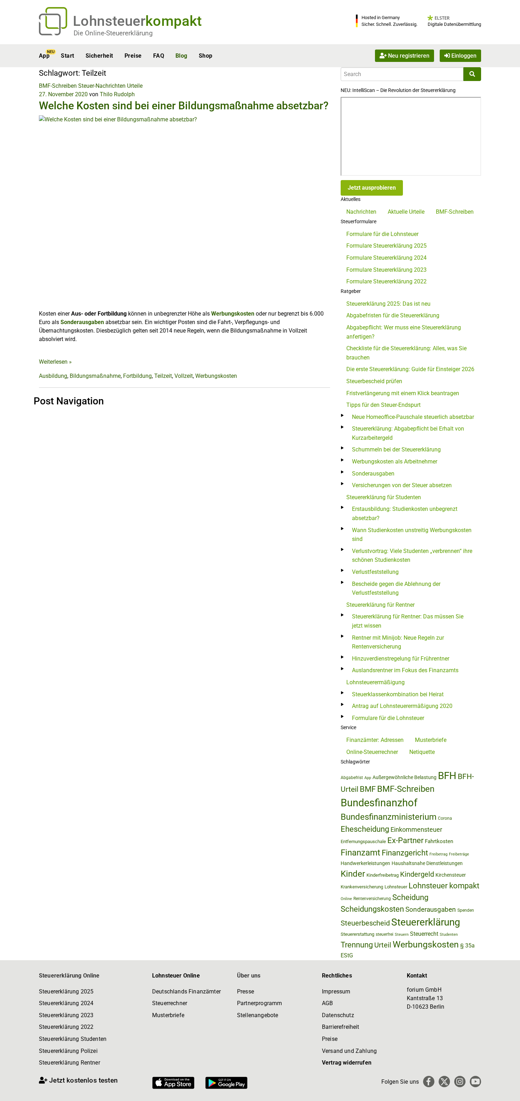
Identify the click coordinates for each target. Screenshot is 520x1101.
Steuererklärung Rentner (69, 1062)
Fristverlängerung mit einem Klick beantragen (402, 393)
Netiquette (422, 752)
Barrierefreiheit (340, 1027)
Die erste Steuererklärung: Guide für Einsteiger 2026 (410, 369)
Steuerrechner (169, 1003)
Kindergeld (417, 874)
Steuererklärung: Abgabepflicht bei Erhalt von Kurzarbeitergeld (408, 433)
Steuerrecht (424, 933)
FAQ (158, 55)
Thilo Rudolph (117, 94)
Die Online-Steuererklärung (113, 33)
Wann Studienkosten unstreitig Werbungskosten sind (412, 535)
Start (67, 55)
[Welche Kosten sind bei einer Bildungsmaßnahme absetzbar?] (184, 212)
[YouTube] (475, 1081)
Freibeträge (459, 854)
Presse (245, 991)
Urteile (135, 85)
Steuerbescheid (365, 923)
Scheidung (410, 897)
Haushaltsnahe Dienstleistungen (427, 863)
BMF (368, 789)
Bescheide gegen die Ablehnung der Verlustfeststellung (396, 588)
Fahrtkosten (439, 841)
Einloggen (463, 55)
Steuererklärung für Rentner (380, 604)
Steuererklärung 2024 (66, 1003)
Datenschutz (338, 1015)
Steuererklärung (425, 922)
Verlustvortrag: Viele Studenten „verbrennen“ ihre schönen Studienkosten (412, 556)
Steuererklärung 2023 (66, 1015)
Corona (445, 818)
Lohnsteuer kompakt (444, 885)
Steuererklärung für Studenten (383, 497)
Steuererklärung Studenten (72, 1039)
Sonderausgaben (82, 322)
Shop (206, 55)
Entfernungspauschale (363, 841)
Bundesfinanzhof (379, 803)
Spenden (465, 910)
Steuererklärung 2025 (66, 991)
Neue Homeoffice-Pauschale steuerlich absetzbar (413, 417)
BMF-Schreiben (58, 85)
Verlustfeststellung (375, 572)
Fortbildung (137, 376)
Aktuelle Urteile (406, 211)
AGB (327, 1003)
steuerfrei (384, 934)
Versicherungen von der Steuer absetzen (402, 485)
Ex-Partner (405, 840)
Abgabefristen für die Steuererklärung (392, 315)
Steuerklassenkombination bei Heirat (398, 694)
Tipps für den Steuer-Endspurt (383, 405)
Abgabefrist (352, 777)
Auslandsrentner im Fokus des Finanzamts (405, 670)
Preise (133, 55)
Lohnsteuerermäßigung (375, 682)
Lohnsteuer (396, 886)
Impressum (336, 991)
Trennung (357, 944)
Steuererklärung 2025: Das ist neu (388, 303)
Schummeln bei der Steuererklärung (396, 449)
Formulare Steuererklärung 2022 (386, 281)
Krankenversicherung (362, 886)
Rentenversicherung (372, 898)
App (44, 55)
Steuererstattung (357, 934)
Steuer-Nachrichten (102, 85)
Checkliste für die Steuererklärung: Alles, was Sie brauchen (406, 353)
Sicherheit (99, 55)
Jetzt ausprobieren (372, 187)
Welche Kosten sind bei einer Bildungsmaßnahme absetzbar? (184, 105)
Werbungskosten (232, 313)
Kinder (353, 874)
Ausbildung (53, 376)
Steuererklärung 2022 (66, 1027)
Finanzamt (360, 853)
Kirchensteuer (450, 875)
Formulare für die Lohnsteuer (382, 234)
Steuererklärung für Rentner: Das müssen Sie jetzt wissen (407, 621)
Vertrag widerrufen (346, 1062)
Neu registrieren (408, 55)
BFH (447, 776)
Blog (181, 55)
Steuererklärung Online (69, 975)
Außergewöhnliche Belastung (404, 777)
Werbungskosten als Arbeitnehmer (394, 461)
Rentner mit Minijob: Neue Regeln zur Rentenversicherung (398, 642)
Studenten (449, 934)
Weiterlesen (55, 361)
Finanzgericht (405, 852)
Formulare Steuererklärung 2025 (386, 245)
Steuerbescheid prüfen (374, 381)
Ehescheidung (365, 829)
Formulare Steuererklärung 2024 (386, 257)
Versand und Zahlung (349, 1051)
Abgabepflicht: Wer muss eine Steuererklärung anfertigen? (403, 332)
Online (346, 899)
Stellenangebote (257, 1015)
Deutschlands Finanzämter (186, 991)
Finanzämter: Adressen (375, 740)
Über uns (248, 975)
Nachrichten (361, 211)
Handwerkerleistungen (365, 863)
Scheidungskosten (372, 909)
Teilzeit (163, 376)
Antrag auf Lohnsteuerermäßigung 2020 (402, 706)
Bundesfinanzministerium (389, 817)
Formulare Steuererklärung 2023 (386, 269)
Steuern (402, 934)
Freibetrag (438, 854)
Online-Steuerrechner (372, 752)
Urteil (382, 945)
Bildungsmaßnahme (95, 376)
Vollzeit (183, 376)
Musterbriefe (430, 740)
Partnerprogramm (259, 1003)
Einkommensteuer (416, 829)
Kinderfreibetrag (382, 875)
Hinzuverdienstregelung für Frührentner (400, 658)
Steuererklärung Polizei (68, 1051)
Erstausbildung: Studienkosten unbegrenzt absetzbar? (404, 513)
